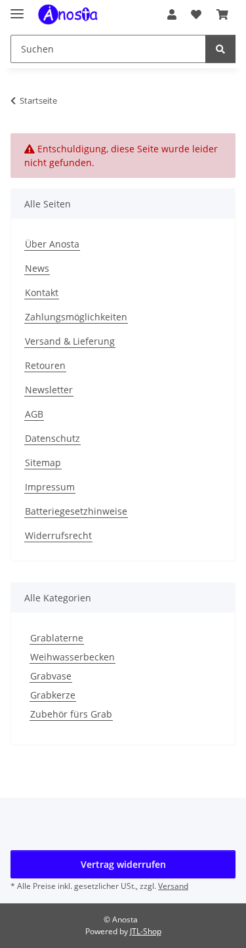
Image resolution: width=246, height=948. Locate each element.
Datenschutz (52, 438)
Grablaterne (56, 638)
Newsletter (49, 389)
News (37, 268)
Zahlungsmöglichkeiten (76, 317)
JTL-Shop (145, 931)
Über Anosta (52, 244)
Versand (173, 886)
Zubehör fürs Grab (71, 714)
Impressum (50, 487)
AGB (34, 414)
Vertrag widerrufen (123, 864)
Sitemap (43, 462)
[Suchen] (220, 49)
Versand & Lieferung (70, 341)
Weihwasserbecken (72, 657)
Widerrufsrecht (58, 535)
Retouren (45, 365)
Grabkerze (52, 695)
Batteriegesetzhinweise (76, 511)
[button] (172, 14)
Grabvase (51, 676)
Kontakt (41, 292)
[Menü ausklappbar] (17, 8)
